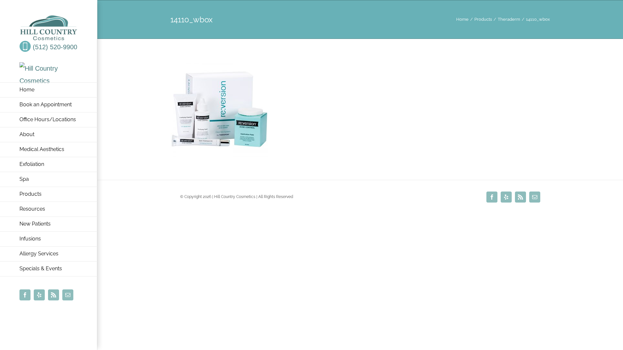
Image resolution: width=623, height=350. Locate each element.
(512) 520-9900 (54, 47)
